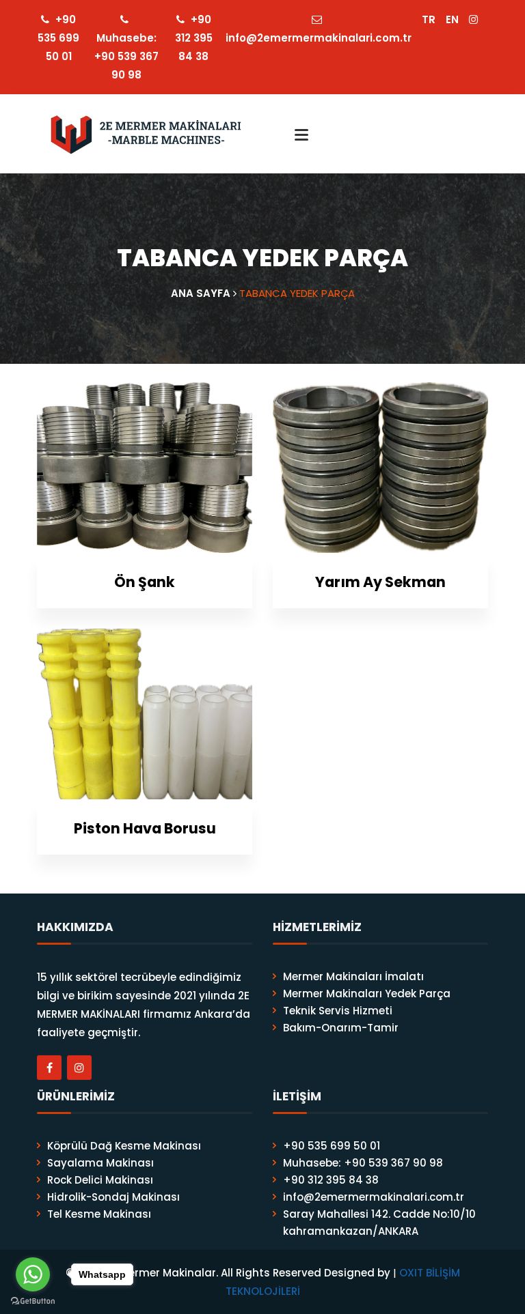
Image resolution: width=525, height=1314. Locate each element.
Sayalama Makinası (100, 1163)
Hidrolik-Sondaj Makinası (113, 1197)
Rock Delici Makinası (100, 1180)
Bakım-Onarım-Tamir (341, 1027)
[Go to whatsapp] (33, 1274)
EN (452, 19)
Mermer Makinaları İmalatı (353, 976)
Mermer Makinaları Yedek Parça (366, 993)
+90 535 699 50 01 (58, 37)
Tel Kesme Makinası (99, 1214)
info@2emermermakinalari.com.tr (319, 38)
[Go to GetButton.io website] (33, 1300)
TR (428, 19)
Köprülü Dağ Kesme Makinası (124, 1146)
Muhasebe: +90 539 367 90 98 (126, 56)
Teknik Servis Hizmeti (337, 1010)
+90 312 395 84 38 (194, 37)
